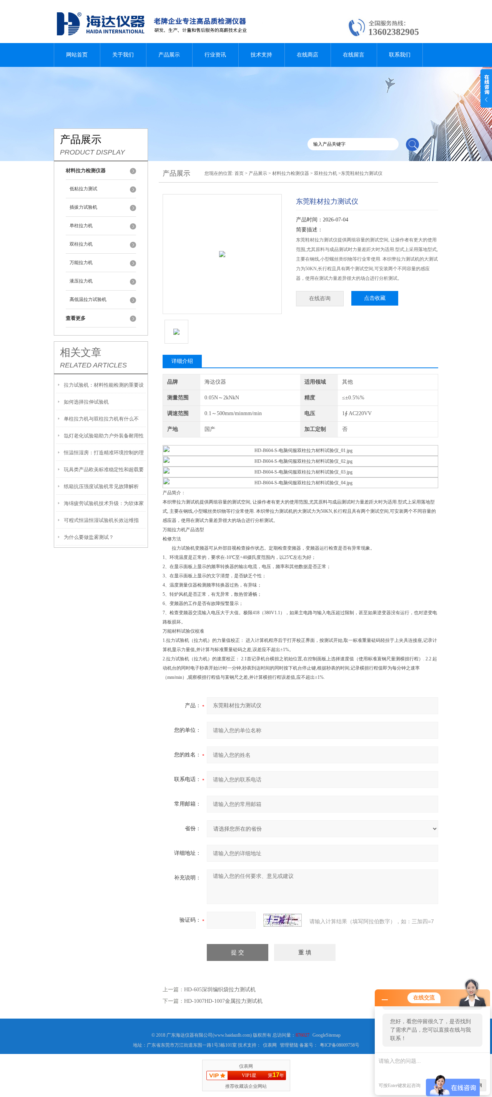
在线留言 (353, 55)
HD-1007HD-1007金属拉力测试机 (223, 1001)
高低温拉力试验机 (88, 299)
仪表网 (270, 1045)
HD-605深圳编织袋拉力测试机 (220, 989)
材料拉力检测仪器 (290, 173)
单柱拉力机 (81, 225)
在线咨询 (320, 298)
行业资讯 (215, 55)
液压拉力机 (81, 281)
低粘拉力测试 (83, 188)
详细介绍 (182, 361)
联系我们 (400, 55)
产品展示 (169, 55)
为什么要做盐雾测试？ (89, 537)
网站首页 (77, 55)
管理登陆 (289, 1045)
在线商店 (307, 55)
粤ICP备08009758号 (339, 1045)
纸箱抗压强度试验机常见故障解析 (101, 486)
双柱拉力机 (81, 244)
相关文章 (80, 352)
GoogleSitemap (326, 1035)
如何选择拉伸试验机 (86, 402)
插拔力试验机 (83, 207)
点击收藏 (375, 298)
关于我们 (123, 55)
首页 (239, 173)
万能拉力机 (81, 262)
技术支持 (261, 55)
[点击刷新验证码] (282, 920)
